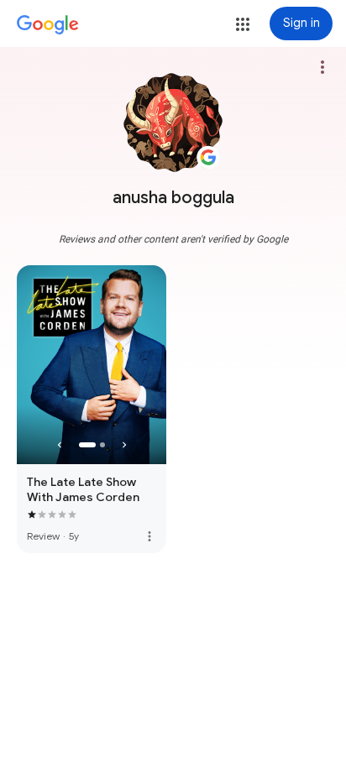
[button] (243, 24)
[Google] (48, 25)
